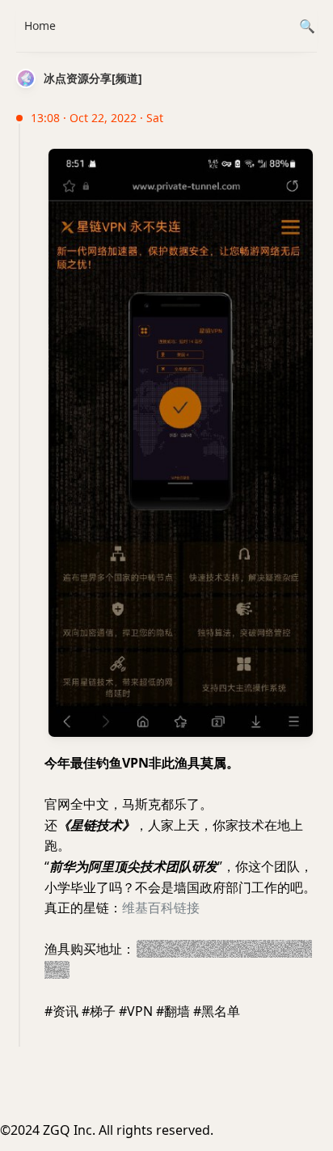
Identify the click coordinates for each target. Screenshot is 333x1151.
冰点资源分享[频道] (93, 78)
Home (40, 25)
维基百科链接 (161, 907)
